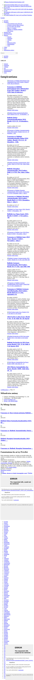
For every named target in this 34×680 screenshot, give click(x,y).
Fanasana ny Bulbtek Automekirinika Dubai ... (17, 430)
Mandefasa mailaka (6, 470)
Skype (2, 471)
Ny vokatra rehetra (11, 467)
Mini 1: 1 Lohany (11, 28)
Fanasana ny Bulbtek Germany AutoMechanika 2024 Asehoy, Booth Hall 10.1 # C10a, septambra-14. (18, 291)
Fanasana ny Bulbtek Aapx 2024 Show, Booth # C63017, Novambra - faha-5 (18, 238)
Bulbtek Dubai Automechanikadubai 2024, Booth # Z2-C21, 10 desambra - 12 (18, 120)
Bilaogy (6, 35)
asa (8, 41)
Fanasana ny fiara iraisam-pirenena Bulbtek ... (16, 413)
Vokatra (9, 37)
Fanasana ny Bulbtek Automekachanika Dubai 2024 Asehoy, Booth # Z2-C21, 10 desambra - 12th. (17, 139)
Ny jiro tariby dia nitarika (13, 26)
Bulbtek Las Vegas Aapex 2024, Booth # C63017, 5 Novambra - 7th (18, 215)
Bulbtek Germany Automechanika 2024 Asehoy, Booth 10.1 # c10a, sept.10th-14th (18, 264)
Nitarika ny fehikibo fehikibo (14, 29)
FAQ (5, 48)
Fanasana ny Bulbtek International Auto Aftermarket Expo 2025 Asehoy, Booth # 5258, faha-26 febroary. (18, 89)
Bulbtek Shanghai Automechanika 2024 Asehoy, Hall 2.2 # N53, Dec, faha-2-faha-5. (18, 171)
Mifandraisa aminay (9, 50)
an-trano (6, 20)
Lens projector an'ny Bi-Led (14, 23)
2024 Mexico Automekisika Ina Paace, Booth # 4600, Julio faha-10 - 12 (18, 368)
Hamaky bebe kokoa (12, 110)
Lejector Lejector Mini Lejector (15, 25)
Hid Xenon (10, 31)
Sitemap (10, 463)
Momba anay (7, 32)
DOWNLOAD (8, 34)
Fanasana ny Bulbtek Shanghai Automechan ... (17, 448)
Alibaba (9, 40)
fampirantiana (10, 44)
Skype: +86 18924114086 (10, 401)
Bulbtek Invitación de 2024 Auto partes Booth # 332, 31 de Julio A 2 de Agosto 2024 (18, 344)
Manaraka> (6, 389)
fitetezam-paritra (11, 42)
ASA (8, 45)
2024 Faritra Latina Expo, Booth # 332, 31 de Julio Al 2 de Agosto (18, 317)
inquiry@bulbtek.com (9, 399)
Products (6, 22)
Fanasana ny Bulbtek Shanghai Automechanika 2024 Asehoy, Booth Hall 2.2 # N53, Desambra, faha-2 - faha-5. (18, 199)
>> (9, 389)
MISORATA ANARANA (7, 460)
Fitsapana (9, 38)
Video (5, 47)
